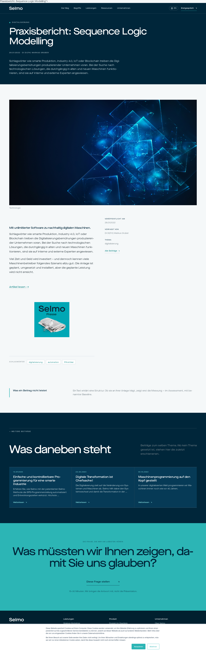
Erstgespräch (189, 8)
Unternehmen (123, 8)
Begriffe (77, 8)
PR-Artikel (69, 362)
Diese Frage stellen (103, 582)
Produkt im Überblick (118, 623)
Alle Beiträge (112, 251)
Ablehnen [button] (153, 646)
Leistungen (91, 8)
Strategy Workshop (71, 623)
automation (53, 362)
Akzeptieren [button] (138, 646)
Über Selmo (160, 623)
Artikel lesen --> (19, 287)
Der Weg (65, 8)
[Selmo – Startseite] (16, 8)
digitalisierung (36, 362)
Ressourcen (106, 8)
